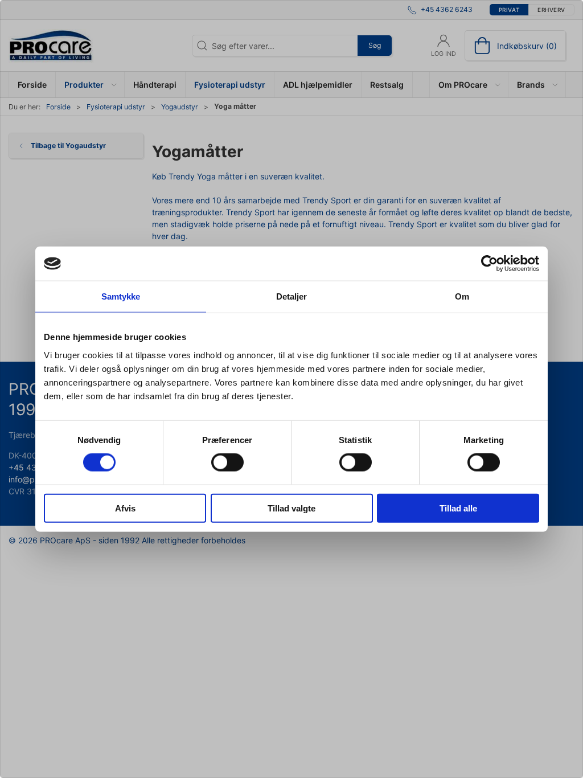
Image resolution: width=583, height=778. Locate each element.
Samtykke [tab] (121, 296)
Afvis (125, 508)
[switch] (227, 462)
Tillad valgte (291, 508)
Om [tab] (462, 296)
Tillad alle (458, 508)
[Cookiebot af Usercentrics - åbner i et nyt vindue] (489, 263)
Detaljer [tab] (291, 296)
